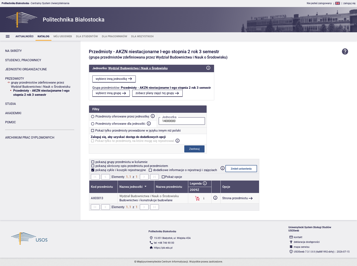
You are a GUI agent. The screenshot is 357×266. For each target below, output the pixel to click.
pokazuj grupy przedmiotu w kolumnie (121, 162)
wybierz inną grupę (108, 93)
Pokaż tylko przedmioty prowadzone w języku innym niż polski (138, 130)
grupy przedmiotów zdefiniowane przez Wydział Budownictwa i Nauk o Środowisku (40, 85)
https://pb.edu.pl (163, 247)
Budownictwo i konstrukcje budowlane (146, 200)
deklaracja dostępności (307, 242)
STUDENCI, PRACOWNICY (23, 60)
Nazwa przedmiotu (169, 187)
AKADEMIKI (13, 113)
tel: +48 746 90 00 (164, 242)
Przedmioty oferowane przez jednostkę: (123, 116)
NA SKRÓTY (13, 51)
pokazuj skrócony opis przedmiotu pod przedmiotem (131, 166)
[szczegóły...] (204, 198)
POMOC (10, 122)
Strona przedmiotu (235, 198)
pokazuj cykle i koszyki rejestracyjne (121, 170)
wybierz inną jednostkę (111, 79)
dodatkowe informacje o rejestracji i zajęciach (184, 170)
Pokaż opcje (173, 177)
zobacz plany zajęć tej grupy (155, 93)
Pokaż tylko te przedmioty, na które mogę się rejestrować (134, 141)
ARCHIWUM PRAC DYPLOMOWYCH (29, 137)
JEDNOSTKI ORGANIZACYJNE (26, 69)
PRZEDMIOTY (14, 78)
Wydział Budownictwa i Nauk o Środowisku (138, 68)
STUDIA (10, 104)
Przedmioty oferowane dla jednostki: (121, 124)
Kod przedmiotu (102, 187)
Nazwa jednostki (131, 187)
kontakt (298, 237)
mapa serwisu (301, 247)
